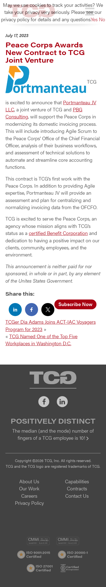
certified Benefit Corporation (58, 233)
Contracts (77, 488)
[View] (53, 441)
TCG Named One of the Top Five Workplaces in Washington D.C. (41, 340)
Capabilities (77, 481)
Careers (29, 495)
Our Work (29, 488)
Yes (94, 19)
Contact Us (77, 495)
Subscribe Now (75, 304)
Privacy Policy (29, 502)
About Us (29, 481)
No (102, 19)
